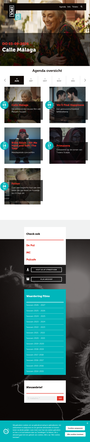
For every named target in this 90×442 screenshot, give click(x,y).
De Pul (30, 245)
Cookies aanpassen (75, 428)
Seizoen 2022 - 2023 (35, 327)
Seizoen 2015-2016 (35, 366)
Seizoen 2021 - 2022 (35, 333)
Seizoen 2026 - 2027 (35, 305)
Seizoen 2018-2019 (35, 349)
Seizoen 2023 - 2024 (35, 322)
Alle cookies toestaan (75, 434)
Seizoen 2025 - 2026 (35, 311)
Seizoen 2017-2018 (35, 355)
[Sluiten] (87, 423)
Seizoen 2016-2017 (35, 360)
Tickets (75, 7)
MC (28, 252)
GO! (60, 398)
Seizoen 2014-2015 (35, 371)
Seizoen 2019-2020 (35, 344)
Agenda (62, 7)
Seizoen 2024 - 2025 (35, 316)
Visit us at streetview (46, 270)
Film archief (46, 279)
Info (69, 7)
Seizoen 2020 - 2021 (35, 338)
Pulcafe (31, 259)
